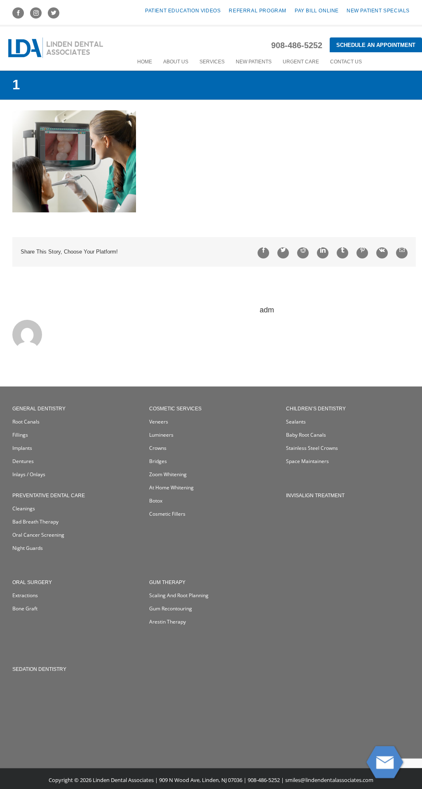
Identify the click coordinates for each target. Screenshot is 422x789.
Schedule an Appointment (375, 45)
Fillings (20, 434)
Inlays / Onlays (28, 474)
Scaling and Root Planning (179, 595)
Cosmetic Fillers (167, 513)
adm (267, 310)
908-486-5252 (296, 45)
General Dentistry (39, 409)
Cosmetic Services (175, 409)
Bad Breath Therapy (35, 521)
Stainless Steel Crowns (312, 448)
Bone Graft (25, 608)
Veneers (158, 421)
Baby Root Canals (306, 434)
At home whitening (171, 487)
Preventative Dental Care (48, 495)
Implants (22, 448)
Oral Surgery (32, 582)
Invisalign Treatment (315, 495)
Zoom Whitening (168, 474)
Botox (155, 500)
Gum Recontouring (170, 608)
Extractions (25, 595)
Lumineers (161, 434)
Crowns (157, 448)
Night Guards (27, 548)
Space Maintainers (307, 461)
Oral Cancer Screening (38, 534)
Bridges (158, 461)
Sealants (296, 421)
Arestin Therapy (167, 621)
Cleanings (23, 508)
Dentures (23, 461)
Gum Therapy (167, 582)
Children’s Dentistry (316, 409)
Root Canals (26, 421)
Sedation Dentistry (39, 669)
